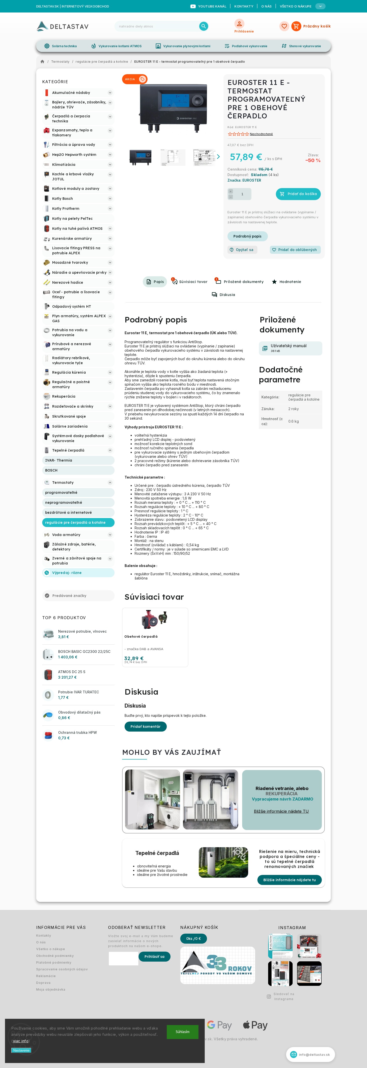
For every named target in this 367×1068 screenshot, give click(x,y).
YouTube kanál (212, 6)
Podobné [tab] (173, 279)
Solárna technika (60, 46)
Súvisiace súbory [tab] (216, 279)
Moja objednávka (50, 989)
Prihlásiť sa (155, 956)
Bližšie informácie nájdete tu (289, 880)
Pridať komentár (146, 726)
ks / (193, 938)
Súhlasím (182, 1032)
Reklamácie (46, 976)
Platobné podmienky (53, 962)
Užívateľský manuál (289, 348)
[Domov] (43, 61)
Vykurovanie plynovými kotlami (182, 46)
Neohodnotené (261, 134)
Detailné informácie (247, 236)
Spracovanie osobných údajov (62, 969)
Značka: (244, 180)
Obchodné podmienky (55, 956)
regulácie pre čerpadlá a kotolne (304, 397)
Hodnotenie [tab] (290, 281)
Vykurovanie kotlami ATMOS (116, 46)
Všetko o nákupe (50, 949)
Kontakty (243, 6)
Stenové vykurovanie (301, 46)
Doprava (43, 983)
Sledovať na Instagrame (284, 996)
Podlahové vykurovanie (245, 46)
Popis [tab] (159, 281)
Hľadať (203, 26)
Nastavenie (21, 1050)
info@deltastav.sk (310, 1054)
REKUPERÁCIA (282, 794)
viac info (21, 1041)
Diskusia (227, 294)
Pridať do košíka (302, 194)
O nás (266, 6)
